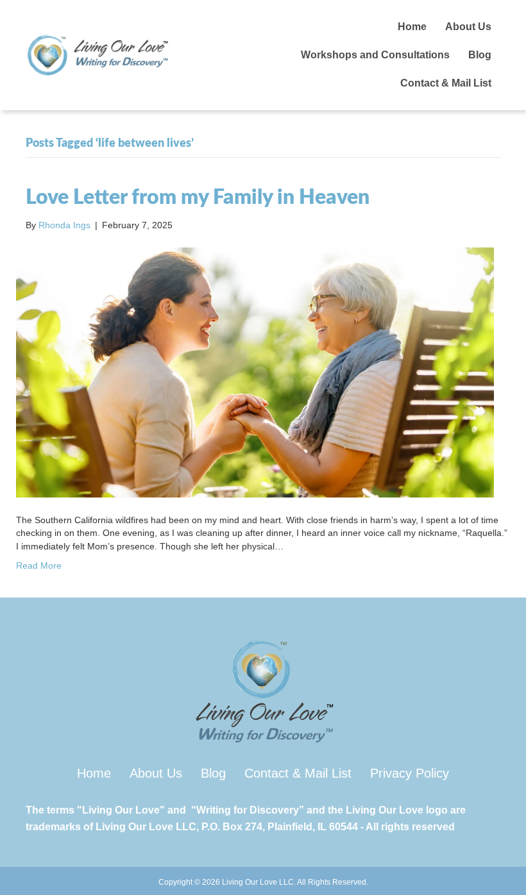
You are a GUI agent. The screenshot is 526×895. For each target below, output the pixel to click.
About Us (468, 26)
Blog (479, 54)
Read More (39, 565)
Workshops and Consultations (375, 54)
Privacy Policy (409, 773)
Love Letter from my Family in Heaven (197, 197)
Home (412, 26)
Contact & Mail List (445, 83)
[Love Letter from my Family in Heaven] (255, 372)
